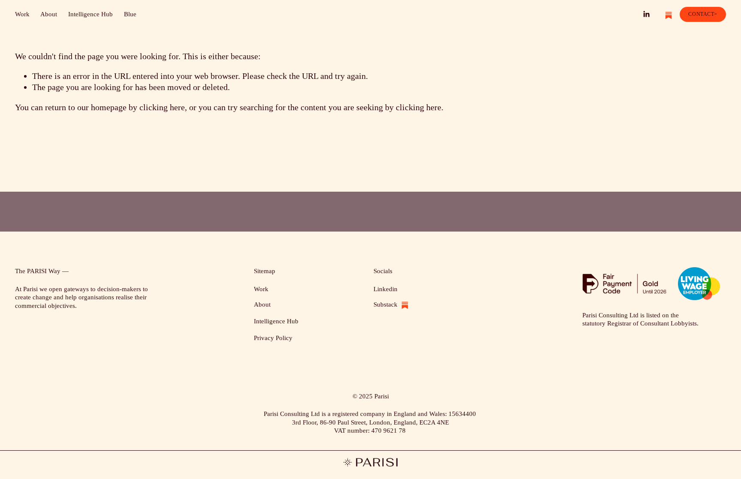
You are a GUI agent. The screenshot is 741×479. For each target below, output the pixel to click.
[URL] (665, 14)
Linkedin (386, 289)
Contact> (702, 14)
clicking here (162, 107)
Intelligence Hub (90, 14)
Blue (130, 14)
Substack (386, 304)
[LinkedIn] (646, 14)
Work (22, 14)
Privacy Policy (273, 337)
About (48, 14)
